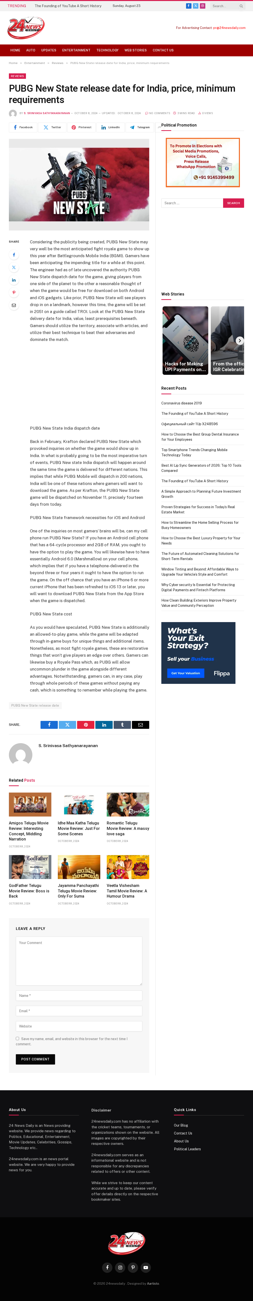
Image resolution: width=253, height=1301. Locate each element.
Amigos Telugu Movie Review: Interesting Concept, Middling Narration (28, 831)
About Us (181, 1141)
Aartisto (153, 1283)
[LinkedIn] (14, 280)
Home (15, 50)
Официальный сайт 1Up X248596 (189, 424)
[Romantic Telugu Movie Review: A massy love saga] (128, 805)
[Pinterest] (14, 292)
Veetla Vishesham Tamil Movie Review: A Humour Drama (127, 891)
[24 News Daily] (26, 28)
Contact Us (163, 50)
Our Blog (181, 1125)
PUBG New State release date (35, 705)
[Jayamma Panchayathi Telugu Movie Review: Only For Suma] (79, 867)
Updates (48, 50)
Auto (30, 50)
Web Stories (136, 50)
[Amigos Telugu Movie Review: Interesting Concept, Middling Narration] (30, 805)
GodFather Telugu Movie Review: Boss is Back (29, 891)
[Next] (240, 340)
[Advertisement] (100, 384)
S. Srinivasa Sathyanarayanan (47, 113)
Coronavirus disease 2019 (181, 403)
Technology (107, 50)
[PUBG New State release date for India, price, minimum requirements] (79, 185)
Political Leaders (187, 1149)
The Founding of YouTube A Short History (68, 6)
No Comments (159, 113)
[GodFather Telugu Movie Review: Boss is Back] (30, 867)
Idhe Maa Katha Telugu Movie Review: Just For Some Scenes (79, 828)
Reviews (17, 76)
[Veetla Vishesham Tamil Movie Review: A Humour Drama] (128, 867)
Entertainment (76, 50)
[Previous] (165, 340)
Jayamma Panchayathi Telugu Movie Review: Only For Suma (78, 891)
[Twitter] (14, 267)
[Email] (14, 305)
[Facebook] (14, 255)
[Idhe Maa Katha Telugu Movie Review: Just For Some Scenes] (79, 805)
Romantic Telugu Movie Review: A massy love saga (128, 828)
